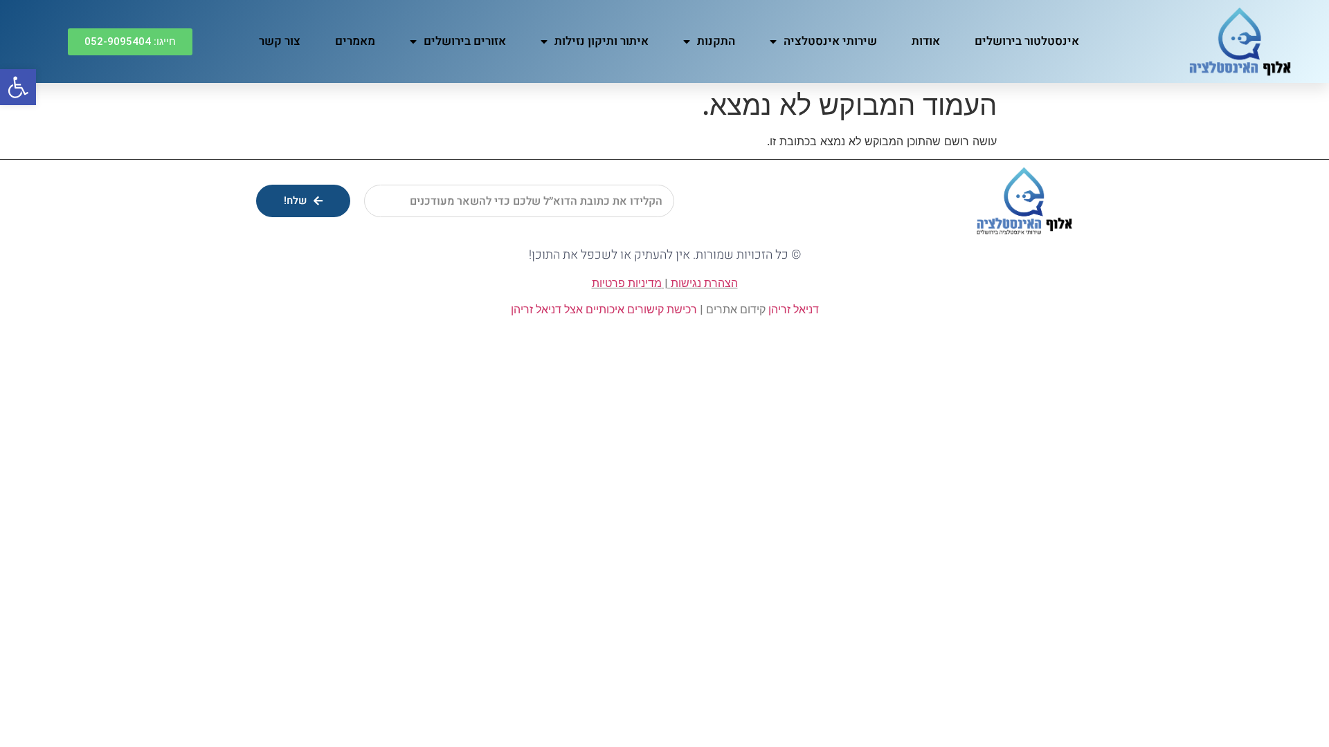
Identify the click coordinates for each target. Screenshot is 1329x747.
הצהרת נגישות (704, 283)
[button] (130, 41)
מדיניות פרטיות (627, 283)
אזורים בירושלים (465, 41)
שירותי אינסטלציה (830, 41)
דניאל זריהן (793, 309)
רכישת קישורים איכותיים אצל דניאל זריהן (604, 309)
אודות (926, 41)
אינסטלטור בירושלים (1027, 41)
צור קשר (279, 41)
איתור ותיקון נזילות (601, 41)
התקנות (716, 41)
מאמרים (355, 41)
